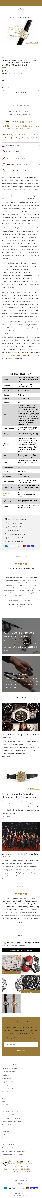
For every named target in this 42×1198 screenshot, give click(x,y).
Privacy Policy (7, 1141)
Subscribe (21, 1050)
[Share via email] (28, 106)
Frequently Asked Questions (12, 1125)
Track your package (9, 1148)
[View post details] (11, 964)
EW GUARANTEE (8, 1108)
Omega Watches (8, 1088)
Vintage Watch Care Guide (11, 1122)
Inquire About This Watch (20, 111)
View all (20, 935)
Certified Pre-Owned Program (12, 1155)
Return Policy (7, 1138)
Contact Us (6, 1134)
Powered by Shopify (21, 1193)
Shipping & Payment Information (13, 1151)
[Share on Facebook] (14, 106)
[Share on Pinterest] (25, 106)
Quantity (5, 80)
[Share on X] (17, 106)
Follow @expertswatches (21, 950)
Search (4, 1101)
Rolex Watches (7, 1092)
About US (5, 1131)
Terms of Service (8, 1145)
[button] (21, 99)
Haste (4, 57)
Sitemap (5, 1105)
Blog (3, 1098)
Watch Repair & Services (10, 1115)
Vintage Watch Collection (11, 1065)
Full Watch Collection (9, 1068)
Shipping (4, 73)
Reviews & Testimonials (10, 1111)
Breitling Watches (8, 1072)
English (20, 1184)
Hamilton (5, 1075)
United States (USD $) (20, 1180)
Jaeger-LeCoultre (8, 1082)
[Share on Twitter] (21, 106)
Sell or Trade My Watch (20, 114)
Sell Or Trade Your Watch (11, 1118)
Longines (5, 1085)
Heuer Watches (7, 1078)
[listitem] (21, 3)
